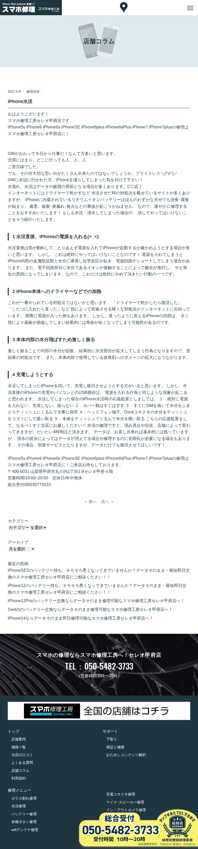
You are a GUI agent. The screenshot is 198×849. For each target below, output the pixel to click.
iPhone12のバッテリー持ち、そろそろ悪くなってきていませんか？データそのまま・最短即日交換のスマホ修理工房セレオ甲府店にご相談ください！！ (97, 588)
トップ (13, 731)
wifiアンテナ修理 (24, 830)
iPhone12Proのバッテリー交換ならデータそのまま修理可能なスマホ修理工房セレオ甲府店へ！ (96, 601)
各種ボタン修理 (24, 822)
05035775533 (38, 484)
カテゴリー (18, 521)
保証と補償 (115, 747)
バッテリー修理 (24, 814)
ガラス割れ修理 (24, 798)
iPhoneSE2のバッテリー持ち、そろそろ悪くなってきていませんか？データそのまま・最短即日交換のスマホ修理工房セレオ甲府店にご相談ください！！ (99, 573)
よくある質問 (22, 762)
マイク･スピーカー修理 (125, 802)
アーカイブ (18, 542)
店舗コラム (20, 770)
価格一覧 (18, 747)
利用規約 (18, 778)
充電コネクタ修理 (120, 794)
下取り (111, 739)
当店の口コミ (22, 755)
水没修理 (18, 806)
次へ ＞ (107, 501)
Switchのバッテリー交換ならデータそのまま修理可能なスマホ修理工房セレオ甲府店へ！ (90, 609)
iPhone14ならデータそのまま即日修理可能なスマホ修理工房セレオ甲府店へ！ (80, 618)
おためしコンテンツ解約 (126, 755)
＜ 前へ (90, 501)
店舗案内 (18, 739)
